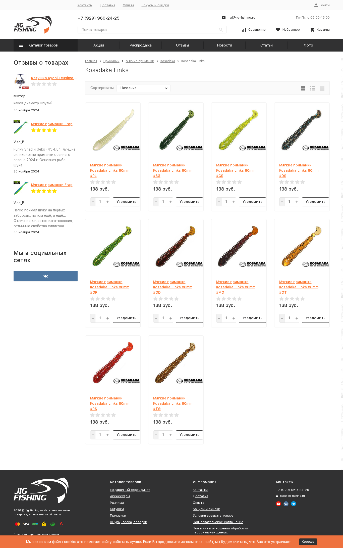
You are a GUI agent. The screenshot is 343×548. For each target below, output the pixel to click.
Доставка (107, 5)
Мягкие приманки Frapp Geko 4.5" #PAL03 (69, 185)
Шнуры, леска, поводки (128, 522)
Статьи (266, 45)
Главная (91, 61)
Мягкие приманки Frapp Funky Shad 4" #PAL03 (73, 124)
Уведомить (126, 202)
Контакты (85, 5)
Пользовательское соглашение (218, 522)
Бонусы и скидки (155, 5)
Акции (98, 45)
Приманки (111, 61)
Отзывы (182, 45)
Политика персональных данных (36, 534)
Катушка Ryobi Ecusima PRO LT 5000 (64, 78)
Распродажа (141, 45)
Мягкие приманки (140, 61)
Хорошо (308, 541)
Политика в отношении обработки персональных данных (220, 530)
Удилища (117, 503)
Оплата (128, 5)
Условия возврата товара (213, 515)
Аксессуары (120, 496)
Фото (308, 45)
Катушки (117, 509)
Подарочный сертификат (130, 490)
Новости (224, 45)
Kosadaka (167, 61)
